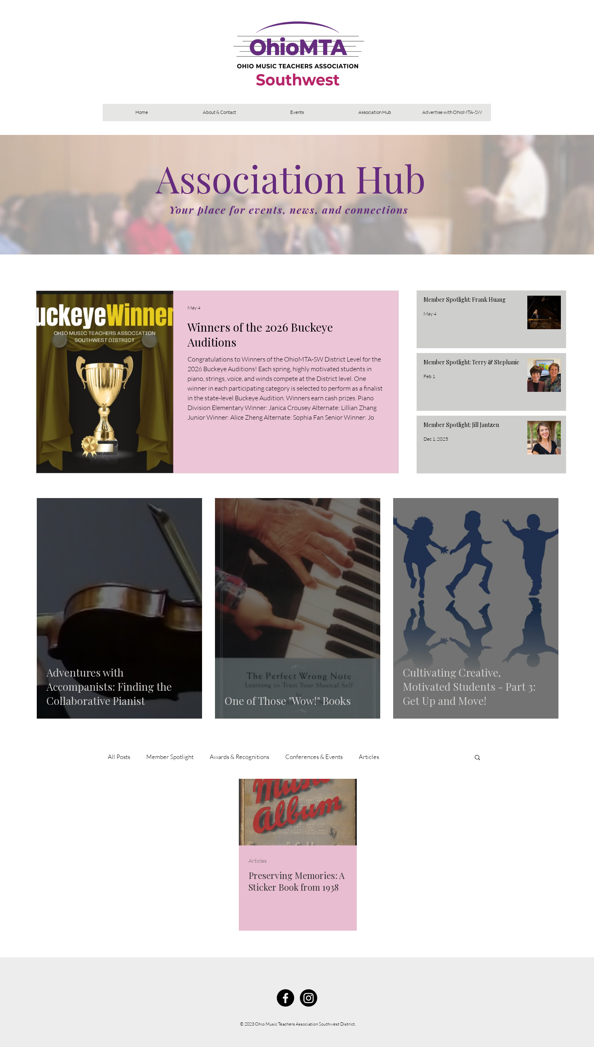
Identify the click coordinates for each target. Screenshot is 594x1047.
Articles (369, 757)
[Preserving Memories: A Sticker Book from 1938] (298, 812)
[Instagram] (308, 998)
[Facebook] (285, 998)
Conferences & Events (314, 757)
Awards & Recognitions (239, 757)
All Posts (119, 757)
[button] (477, 758)
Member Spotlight (170, 757)
